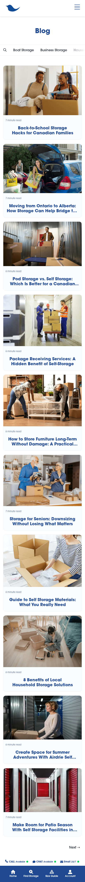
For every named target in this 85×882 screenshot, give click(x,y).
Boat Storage (23, 50)
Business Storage (53, 50)
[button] (5, 50)
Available (17, 861)
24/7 (70, 861)
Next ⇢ (74, 847)
